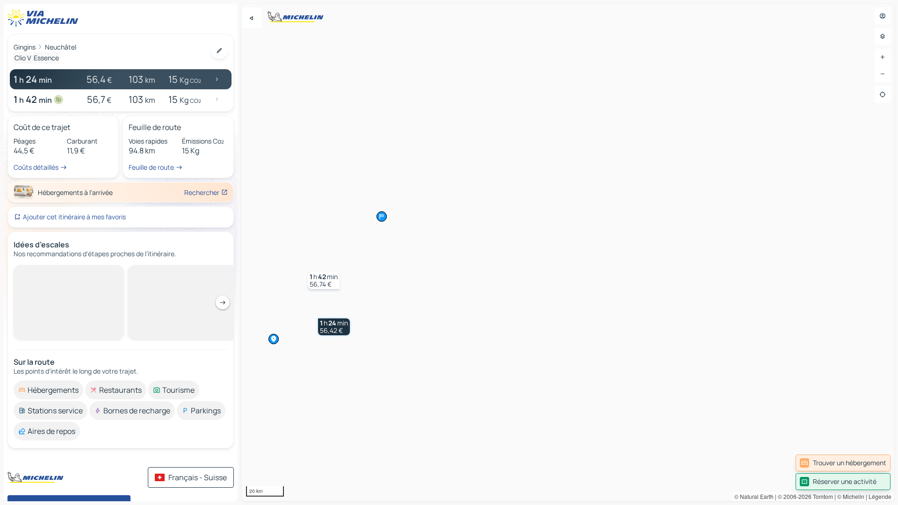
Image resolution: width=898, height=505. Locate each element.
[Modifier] (219, 50)
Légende (880, 496)
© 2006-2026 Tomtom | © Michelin (821, 496)
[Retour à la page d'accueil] (44, 17)
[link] (843, 462)
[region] (567, 252)
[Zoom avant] (883, 57)
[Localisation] (883, 94)
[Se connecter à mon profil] (883, 15)
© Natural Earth (754, 496)
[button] (334, 326)
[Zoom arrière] (883, 73)
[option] (48, 390)
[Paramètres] (883, 36)
